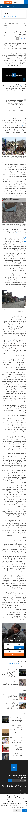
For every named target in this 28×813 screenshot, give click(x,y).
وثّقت (21, 229)
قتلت (25, 129)
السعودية (14, 6)
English (6, 27)
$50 (19, 645)
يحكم (4, 372)
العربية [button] (15, 2)
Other (9, 651)
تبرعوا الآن (8, 2)
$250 (19, 648)
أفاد (22, 125)
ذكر (25, 238)
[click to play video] (14, 75)
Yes (4, 16)
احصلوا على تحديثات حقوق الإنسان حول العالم (16, 776)
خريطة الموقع (23, 790)
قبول (24, 810)
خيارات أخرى (17, 811)
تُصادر (11, 340)
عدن (11, 232)
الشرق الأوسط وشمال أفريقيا (17, 663)
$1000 (19, 651)
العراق (20, 6)
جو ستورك (21, 85)
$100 (8, 645)
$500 (8, 648)
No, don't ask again (12, 16)
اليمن (6, 46)
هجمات (24, 241)
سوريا (8, 6)
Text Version (16, 790)
